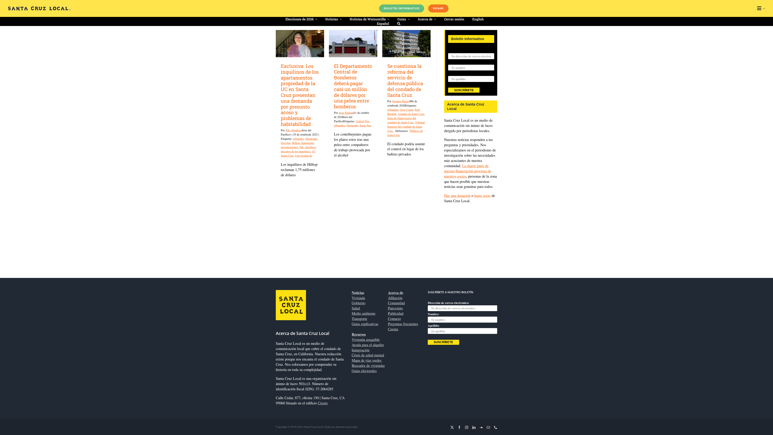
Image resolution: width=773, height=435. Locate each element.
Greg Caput (406, 110)
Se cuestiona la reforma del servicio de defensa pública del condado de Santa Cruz (405, 80)
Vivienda (358, 297)
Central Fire (362, 121)
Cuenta (393, 328)
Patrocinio (395, 308)
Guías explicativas (365, 323)
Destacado (311, 139)
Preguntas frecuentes (403, 323)
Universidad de (303, 155)
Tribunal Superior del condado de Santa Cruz (406, 126)
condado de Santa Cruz (411, 114)
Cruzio (323, 402)
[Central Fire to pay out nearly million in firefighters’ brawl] (353, 43)
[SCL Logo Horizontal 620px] (39, 8)
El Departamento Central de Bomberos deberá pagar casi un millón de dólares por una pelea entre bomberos (353, 86)
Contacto (394, 318)
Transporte (359, 318)
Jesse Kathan (346, 113)
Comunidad (396, 302)
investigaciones (289, 147)
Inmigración (360, 349)
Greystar (285, 143)
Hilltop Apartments (303, 143)
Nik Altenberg (294, 130)
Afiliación (395, 297)
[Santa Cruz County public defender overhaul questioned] (406, 43)
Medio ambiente (363, 313)
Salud (356, 308)
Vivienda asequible (366, 339)
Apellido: (454, 73)
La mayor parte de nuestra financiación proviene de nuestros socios (467, 171)
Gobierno (358, 302)
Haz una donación (457, 195)
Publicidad (395, 313)
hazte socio (482, 195)
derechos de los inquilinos (295, 151)
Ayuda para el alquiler (368, 344)
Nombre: (454, 62)
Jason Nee (365, 125)
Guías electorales (364, 370)
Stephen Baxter (400, 101)
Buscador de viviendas (368, 365)
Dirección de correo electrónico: (469, 50)
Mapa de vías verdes (366, 360)
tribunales (298, 139)
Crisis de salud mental (368, 354)
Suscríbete (464, 90)
